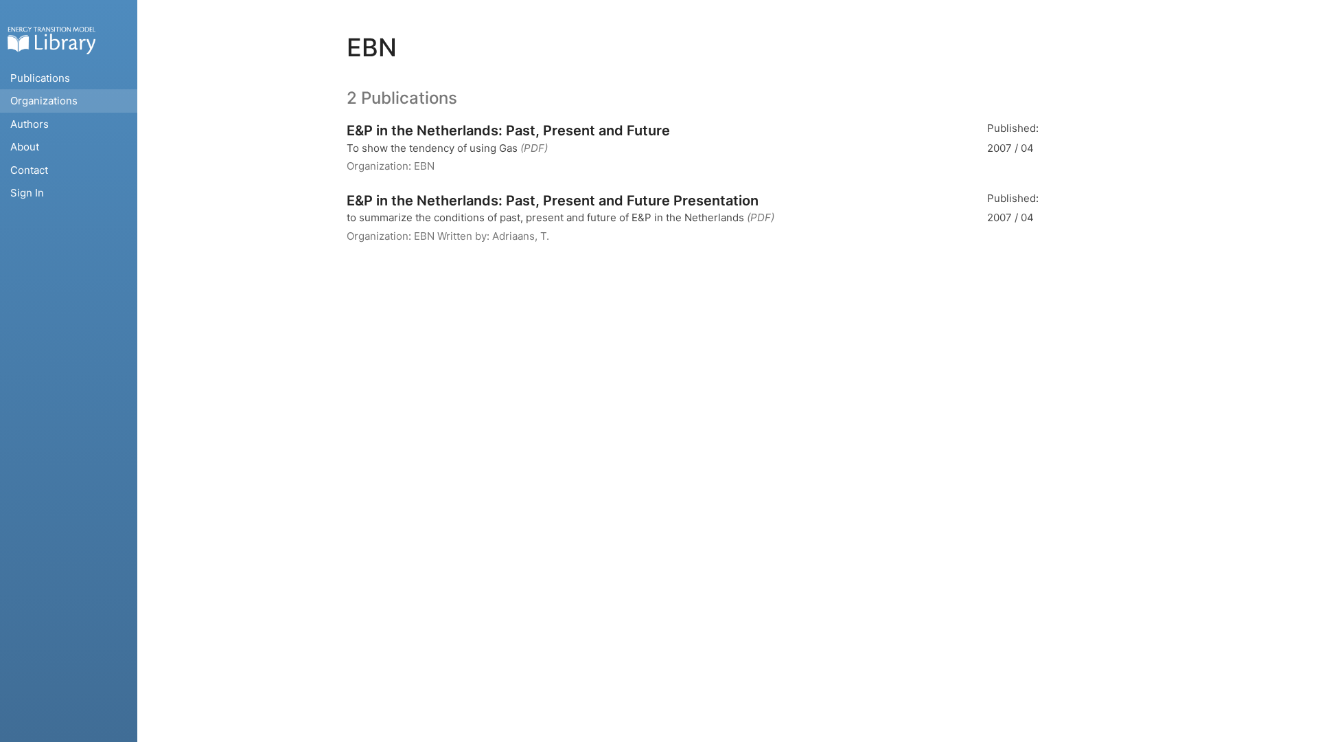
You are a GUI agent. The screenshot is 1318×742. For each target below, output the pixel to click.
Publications (40, 78)
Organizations (44, 100)
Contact (29, 170)
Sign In (27, 192)
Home (51, 40)
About (24, 146)
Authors (29, 124)
